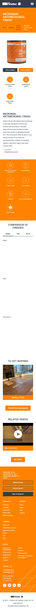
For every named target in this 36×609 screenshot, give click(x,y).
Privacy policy (22, 553)
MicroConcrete (8, 515)
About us (6, 557)
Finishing (11, 27)
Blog (4, 538)
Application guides (9, 530)
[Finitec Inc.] (11, 4)
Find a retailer (10, 70)
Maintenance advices (9, 527)
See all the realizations (18, 408)
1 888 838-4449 (8, 572)
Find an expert (26, 70)
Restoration (6, 510)
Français (21, 550)
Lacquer (22, 513)
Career (20, 548)
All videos (18, 459)
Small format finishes (18, 27)
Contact (5, 560)
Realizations (7, 555)
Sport (21, 510)
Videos (5, 533)
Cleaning (6, 507)
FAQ (4, 535)
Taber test (6, 525)
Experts (23, 501)
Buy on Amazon (18, 494)
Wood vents (6, 513)
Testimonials (7, 552)
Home (5, 27)
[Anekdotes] (27, 606)
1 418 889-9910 (8, 570)
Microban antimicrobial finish (28, 27)
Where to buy (18, 482)
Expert (22, 507)
